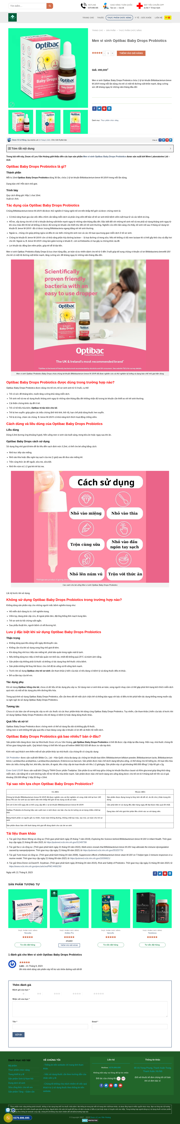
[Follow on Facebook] (101, 1085)
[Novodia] (27, 908)
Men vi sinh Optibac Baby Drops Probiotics (104, 156)
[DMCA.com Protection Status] (90, 1120)
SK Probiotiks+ (13, 758)
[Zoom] (11, 104)
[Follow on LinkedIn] (115, 1085)
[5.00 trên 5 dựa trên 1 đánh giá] (97, 53)
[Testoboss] (152, 908)
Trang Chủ (88, 18)
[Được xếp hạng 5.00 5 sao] (27, 937)
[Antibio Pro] (69, 908)
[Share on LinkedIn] (109, 108)
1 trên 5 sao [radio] (16, 994)
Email (95, 1022)
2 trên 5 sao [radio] (31, 994)
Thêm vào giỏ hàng (131, 53)
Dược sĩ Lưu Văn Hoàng (100, 1117)
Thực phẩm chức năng (119, 18)
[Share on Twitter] (99, 108)
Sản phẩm (111, 30)
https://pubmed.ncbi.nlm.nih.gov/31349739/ (67, 842)
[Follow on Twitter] (106, 1085)
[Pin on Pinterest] (104, 108)
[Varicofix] (110, 908)
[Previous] (13, 68)
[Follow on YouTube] (120, 1085)
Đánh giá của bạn (21, 990)
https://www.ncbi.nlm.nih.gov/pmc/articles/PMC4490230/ (35, 866)
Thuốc (100, 18)
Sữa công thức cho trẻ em (20, 1087)
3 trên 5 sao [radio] (48, 994)
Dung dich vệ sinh (16, 1083)
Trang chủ (97, 30)
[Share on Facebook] (94, 108)
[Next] (83, 68)
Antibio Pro (69, 933)
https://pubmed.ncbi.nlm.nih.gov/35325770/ (103, 850)
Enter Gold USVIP (14, 770)
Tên (15, 1022)
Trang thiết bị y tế (16, 1074)
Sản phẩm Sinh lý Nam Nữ (20, 1079)
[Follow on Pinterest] (111, 1085)
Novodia (27, 933)
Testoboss (152, 933)
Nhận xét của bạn (21, 999)
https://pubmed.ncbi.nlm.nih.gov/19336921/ (90, 858)
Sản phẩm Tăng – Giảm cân (21, 1092)
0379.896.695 (115, 1068)
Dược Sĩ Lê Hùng (19, 140)
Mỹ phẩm (12, 1066)
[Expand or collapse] (170, 148)
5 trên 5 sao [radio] (87, 994)
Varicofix (111, 933)
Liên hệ (158, 18)
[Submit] (50, 6)
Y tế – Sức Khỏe (143, 18)
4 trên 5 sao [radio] (66, 994)
